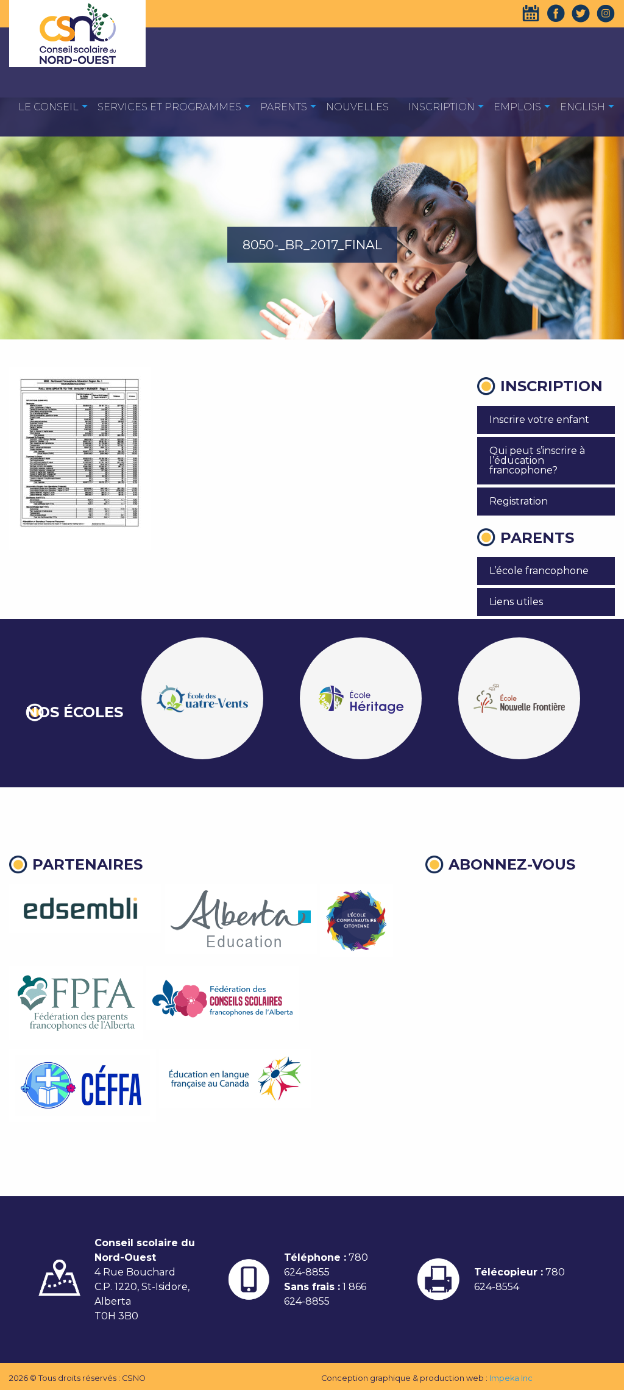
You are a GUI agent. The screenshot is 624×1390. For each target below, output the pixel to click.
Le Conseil (48, 107)
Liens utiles (516, 602)
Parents (283, 107)
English (582, 107)
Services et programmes (169, 107)
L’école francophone (539, 570)
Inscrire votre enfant (539, 419)
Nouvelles (357, 107)
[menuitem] (48, 106)
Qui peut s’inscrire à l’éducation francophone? (537, 460)
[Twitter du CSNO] (581, 13)
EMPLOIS (517, 107)
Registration (518, 501)
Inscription (441, 107)
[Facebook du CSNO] (556, 13)
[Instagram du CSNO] (606, 13)
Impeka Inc (511, 1378)
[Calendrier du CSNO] (531, 13)
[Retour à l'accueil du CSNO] (77, 33)
